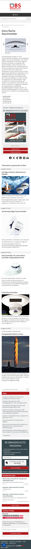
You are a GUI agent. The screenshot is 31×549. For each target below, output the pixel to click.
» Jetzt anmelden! (15, 468)
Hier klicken (17, 463)
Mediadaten (4, 541)
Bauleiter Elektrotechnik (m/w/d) (13, 487)
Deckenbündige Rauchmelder (14, 211)
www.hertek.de (7, 103)
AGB (24, 541)
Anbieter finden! (16, 533)
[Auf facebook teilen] (10, 158)
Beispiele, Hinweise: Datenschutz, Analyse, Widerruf (15, 471)
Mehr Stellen (15, 505)
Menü (16, 15)
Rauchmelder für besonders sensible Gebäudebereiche (13, 256)
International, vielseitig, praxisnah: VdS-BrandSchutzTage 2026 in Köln (14, 406)
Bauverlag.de (4, 547)
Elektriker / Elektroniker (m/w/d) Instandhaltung (13, 495)
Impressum (12, 543)
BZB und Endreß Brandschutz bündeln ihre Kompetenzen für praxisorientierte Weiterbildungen (15, 426)
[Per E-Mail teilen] (24, 158)
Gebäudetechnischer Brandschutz (15, 25)
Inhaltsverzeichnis (15, 152)
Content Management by (8, 546)
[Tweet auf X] (14, 158)
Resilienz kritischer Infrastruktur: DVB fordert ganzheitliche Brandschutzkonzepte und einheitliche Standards (15, 411)
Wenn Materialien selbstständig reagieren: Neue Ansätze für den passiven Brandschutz (15, 431)
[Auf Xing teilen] (17, 158)
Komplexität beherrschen (12, 334)
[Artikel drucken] (27, 158)
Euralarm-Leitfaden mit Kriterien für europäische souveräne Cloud (13, 397)
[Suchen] (28, 18)
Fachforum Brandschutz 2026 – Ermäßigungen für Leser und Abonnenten (15, 402)
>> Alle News (6, 435)
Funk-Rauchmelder (10, 292)
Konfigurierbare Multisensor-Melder (14, 173)
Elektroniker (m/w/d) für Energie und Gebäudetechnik (15, 479)
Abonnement (15, 149)
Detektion (6, 27)
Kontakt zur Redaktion (15, 541)
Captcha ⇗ (22, 465)
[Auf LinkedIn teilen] (20, 158)
